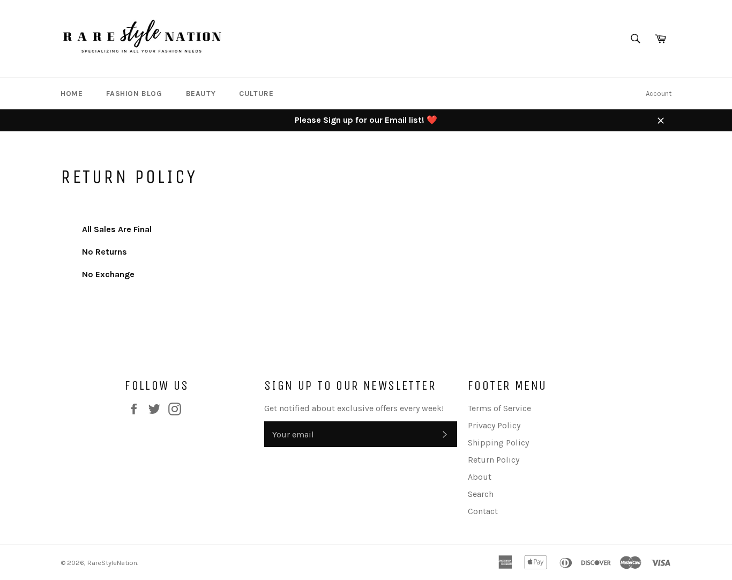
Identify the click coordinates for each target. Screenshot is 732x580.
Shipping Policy (498, 442)
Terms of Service (499, 408)
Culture (256, 93)
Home (72, 93)
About (479, 477)
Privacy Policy (494, 425)
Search (481, 494)
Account (658, 94)
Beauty (201, 93)
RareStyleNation (112, 563)
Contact (483, 511)
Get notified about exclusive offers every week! (354, 408)
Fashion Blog (134, 93)
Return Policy (493, 460)
